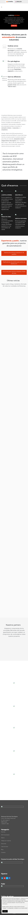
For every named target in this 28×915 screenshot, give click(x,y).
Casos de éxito (4, 846)
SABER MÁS (14, 25)
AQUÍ (19, 902)
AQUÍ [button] (26, 908)
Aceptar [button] (5, 911)
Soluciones (3, 843)
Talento (2, 837)
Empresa (3, 832)
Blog (2, 849)
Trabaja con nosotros (6, 840)
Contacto (3, 852)
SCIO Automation (5, 834)
